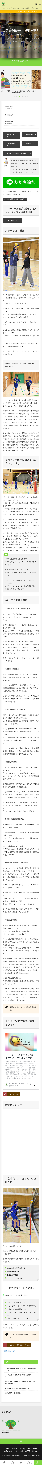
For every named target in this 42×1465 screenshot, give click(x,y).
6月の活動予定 (9, 114)
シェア (12, 1463)
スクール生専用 (25, 1451)
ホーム (4, 1463)
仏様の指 (14, 91)
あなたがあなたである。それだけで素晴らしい (17, 1388)
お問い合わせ (34, 8)
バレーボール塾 (11, 144)
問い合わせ (29, 1463)
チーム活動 (29, 134)
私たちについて (11, 135)
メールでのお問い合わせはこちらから (14, 199)
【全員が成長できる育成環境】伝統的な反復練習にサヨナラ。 (20, 1375)
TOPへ (37, 1463)
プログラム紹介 (25, 8)
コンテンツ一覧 (13, 1094)
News (3, 1418)
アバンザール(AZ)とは (13, 8)
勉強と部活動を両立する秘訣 (13, 1393)
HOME (3, 8)
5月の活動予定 (9, 121)
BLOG (16, 1451)
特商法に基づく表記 (9, 1351)
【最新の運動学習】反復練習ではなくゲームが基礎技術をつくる (20, 1369)
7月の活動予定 (9, 106)
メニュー (21, 1463)
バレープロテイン (12, 220)
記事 (7, 1362)
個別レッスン (30, 143)
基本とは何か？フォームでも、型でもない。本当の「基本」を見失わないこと (20, 1382)
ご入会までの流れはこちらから (19, 1345)
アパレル (35, 1451)
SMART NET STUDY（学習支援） (17, 153)
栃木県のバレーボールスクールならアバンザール (26, 1455)
